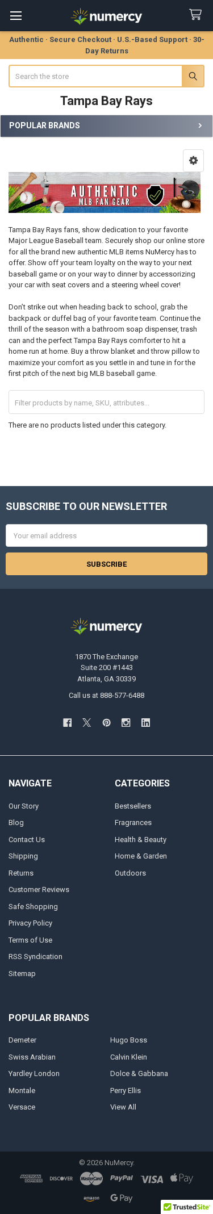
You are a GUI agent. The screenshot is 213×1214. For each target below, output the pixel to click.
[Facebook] (67, 722)
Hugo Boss (128, 1040)
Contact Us (27, 839)
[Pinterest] (106, 722)
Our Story (24, 806)
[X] (86, 722)
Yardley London (34, 1073)
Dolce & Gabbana (139, 1073)
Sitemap (22, 973)
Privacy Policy (30, 923)
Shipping (23, 856)
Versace (22, 1107)
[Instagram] (126, 722)
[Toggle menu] (15, 15)
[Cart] (197, 15)
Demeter (22, 1040)
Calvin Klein (128, 1057)
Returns (21, 873)
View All (123, 1107)
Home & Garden (141, 856)
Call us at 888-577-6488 (106, 695)
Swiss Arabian (32, 1057)
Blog (16, 822)
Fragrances (133, 822)
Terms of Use (30, 940)
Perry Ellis (125, 1090)
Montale (22, 1090)
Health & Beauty (140, 839)
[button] (193, 160)
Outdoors (130, 873)
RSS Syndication (35, 956)
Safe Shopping (33, 906)
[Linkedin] (145, 722)
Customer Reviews (39, 889)
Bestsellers (133, 806)
